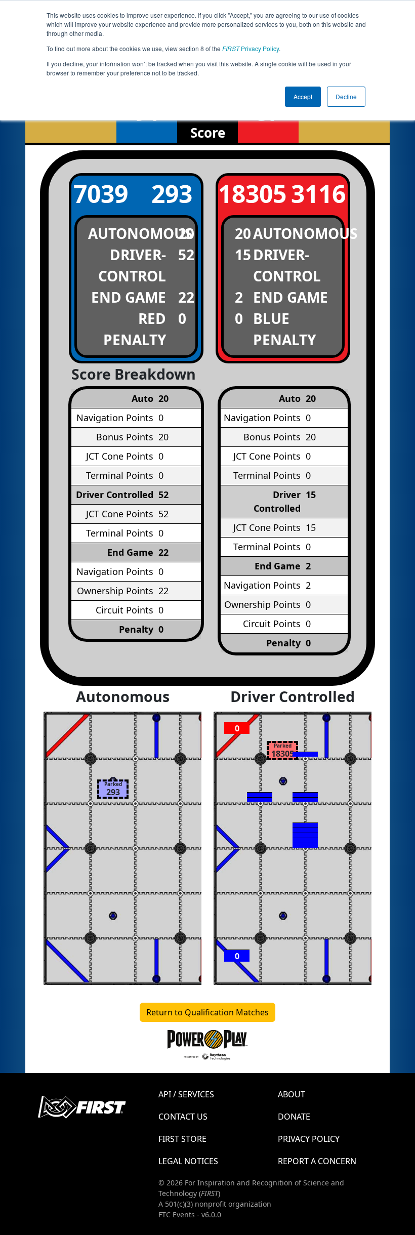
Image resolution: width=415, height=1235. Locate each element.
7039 (100, 193)
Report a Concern (317, 1161)
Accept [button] (303, 96)
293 (171, 193)
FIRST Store (182, 1138)
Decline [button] (346, 96)
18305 (247, 193)
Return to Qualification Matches (207, 1012)
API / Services (186, 1094)
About (291, 1094)
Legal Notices (188, 1161)
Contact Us (183, 1116)
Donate (294, 1116)
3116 (318, 193)
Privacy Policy (250, 48)
